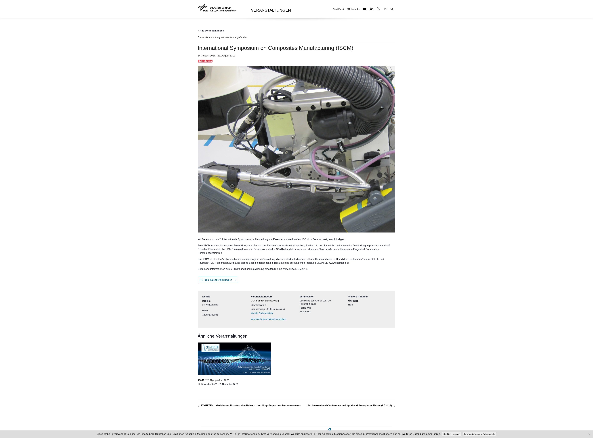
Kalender (355, 9)
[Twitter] (379, 9)
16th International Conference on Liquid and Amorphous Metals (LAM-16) (349, 405)
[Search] (392, 9)
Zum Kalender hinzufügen (218, 279)
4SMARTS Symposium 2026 (213, 380)
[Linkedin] (372, 9)
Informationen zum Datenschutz (479, 434)
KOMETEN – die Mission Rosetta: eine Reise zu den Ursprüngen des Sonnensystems (251, 405)
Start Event (338, 9)
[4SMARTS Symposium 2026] (234, 359)
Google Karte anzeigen (262, 312)
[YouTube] (365, 9)
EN (385, 9)
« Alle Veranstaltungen (211, 30)
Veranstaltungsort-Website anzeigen (268, 318)
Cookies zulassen (451, 434)
